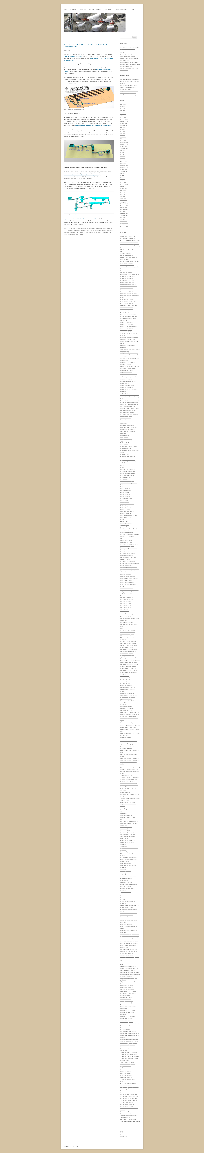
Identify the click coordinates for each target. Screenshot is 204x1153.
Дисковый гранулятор (125, 892)
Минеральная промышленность (128, 951)
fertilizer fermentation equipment (128, 471)
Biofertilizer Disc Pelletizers (126, 288)
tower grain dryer (124, 810)
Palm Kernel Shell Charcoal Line (127, 680)
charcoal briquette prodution (127, 328)
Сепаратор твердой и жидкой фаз (128, 1043)
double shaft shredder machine (127, 431)
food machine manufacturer (127, 504)
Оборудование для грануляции (128, 966)
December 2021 (124, 204)
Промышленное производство (128, 1027)
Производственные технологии (128, 1006)
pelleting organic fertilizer (126, 685)
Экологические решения (126, 1102)
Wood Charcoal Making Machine (128, 831)
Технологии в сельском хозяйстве (128, 1052)
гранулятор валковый (125, 871)
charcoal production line (126, 332)
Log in (121, 1131)
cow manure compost (125, 418)
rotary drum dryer (124, 743)
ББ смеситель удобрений (126, 853)
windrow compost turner (126, 827)
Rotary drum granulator (126, 748)
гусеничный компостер (126, 882)
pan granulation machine (126, 681)
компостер (123, 918)
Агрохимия (123, 850)
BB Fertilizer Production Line (127, 265)
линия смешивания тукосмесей (128, 945)
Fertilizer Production (125, 494)
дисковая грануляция (125, 886)
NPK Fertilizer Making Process (127, 634)
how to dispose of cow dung (127, 550)
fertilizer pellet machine (125, 490)
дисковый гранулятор (125, 890)
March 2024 (123, 160)
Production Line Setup (125, 737)
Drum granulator (124, 437)
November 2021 (124, 205)
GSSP (121, 538)
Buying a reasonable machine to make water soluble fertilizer (81, 219)
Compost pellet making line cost (127, 381)
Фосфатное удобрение (125, 1085)
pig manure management (126, 699)
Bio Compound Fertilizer (126, 272)
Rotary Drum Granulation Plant (127, 746)
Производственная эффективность (128, 1003)
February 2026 (123, 116)
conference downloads (121, 9)
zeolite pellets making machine (127, 836)
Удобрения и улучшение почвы (128, 1068)
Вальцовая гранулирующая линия (128, 857)
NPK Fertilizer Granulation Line (127, 632)
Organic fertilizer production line (128, 666)
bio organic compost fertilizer (127, 282)
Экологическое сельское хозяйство (129, 1108)
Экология (122, 1110)
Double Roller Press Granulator (127, 429)
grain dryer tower (124, 521)
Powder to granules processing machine (129, 714)
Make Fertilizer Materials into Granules (129, 590)
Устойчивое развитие (125, 1073)
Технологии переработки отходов (128, 1054)
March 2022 (123, 198)
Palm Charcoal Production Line (127, 678)
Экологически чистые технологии (128, 1100)
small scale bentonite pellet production (129, 777)
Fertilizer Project (124, 500)
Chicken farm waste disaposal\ (127, 335)
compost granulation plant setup (128, 376)
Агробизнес (123, 844)
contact (133, 9)
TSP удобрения (124, 811)
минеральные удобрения (126, 953)
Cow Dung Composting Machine (128, 410)
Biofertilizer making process (126, 299)
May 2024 (122, 156)
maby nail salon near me (126, 85)
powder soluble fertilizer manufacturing (129, 712)
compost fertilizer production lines (128, 374)
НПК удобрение (124, 959)
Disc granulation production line (127, 420)
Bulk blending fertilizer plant (127, 312)
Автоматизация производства (127, 840)
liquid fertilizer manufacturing (127, 582)
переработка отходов (125, 995)
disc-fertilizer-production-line (127, 425)
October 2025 (123, 123)
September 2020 (124, 215)
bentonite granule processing (127, 269)
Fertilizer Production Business (127, 496)
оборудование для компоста (127, 970)
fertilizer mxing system (125, 485)
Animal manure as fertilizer (126, 255)
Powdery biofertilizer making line (128, 716)
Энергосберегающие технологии (128, 1115)
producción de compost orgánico (128, 727)
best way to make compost (126, 270)
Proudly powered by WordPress (71, 1146)
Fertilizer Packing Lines (125, 488)
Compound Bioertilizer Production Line (129, 395)
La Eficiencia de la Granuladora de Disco (129, 563)
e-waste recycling (124, 444)
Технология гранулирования (127, 1064)
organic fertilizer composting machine (129, 649)
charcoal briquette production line (128, 326)
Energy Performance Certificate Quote (129, 91)
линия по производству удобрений (129, 941)
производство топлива (126, 1018)
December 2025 (124, 119)
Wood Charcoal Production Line (127, 834)
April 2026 (122, 112)
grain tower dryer (124, 527)
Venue (121, 819)
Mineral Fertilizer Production (127, 622)
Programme (73, 9)
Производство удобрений (126, 1020)
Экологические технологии (127, 1104)
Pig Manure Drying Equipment (127, 697)
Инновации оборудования (127, 917)
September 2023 (124, 171)
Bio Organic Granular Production (128, 284)
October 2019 (123, 221)
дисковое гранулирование (126, 888)
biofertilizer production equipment (128, 305)
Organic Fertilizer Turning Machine (128, 672)
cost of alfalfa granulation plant (127, 406)
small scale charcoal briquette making (129, 779)
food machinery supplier (126, 507)
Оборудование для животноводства (129, 968)
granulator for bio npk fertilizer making (129, 534)
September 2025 (124, 125)
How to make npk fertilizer (126, 555)
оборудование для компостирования (129, 972)
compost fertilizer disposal (126, 370)
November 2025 (124, 121)
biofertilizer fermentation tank (127, 291)
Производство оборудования (127, 1016)
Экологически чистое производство (129, 1096)
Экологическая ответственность (128, 1091)
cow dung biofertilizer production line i (129, 408)
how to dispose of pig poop (126, 551)
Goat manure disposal (125, 517)
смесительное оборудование (127, 1045)
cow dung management (126, 416)
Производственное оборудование (128, 1004)
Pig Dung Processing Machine (127, 693)
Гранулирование (124, 861)
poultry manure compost (126, 710)
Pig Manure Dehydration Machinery (128, 695)
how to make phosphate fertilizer (128, 557)
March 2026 (123, 114)
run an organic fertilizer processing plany (129, 760)
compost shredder (124, 383)
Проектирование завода (126, 999)
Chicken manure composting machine (129, 337)
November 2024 (124, 144)
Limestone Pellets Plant (125, 574)
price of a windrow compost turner (128, 722)
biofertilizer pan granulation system (128, 301)
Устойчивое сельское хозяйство (128, 1083)
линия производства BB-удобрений (129, 943)
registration (107, 9)
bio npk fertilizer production (127, 280)
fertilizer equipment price (99, 230)
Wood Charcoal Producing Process (128, 832)
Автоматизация (124, 838)
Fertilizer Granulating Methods (127, 473)
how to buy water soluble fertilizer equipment (91, 232)
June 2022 (122, 192)
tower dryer (123, 808)
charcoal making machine (126, 330)
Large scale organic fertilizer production (129, 569)
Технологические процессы (127, 1062)
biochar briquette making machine (128, 286)
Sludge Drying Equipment (126, 775)
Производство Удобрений (126, 1022)
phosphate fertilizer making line (127, 687)
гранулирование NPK (125, 863)
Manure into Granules (125, 603)
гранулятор (123, 869)
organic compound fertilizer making (128, 645)
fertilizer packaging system (126, 486)
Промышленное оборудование (128, 1026)
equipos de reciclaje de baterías (127, 460)
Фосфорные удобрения (126, 1089)
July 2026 (122, 106)
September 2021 (124, 209)
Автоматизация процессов (126, 842)
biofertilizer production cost (126, 303)
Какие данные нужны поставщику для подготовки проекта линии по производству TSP (129, 49)
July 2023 (122, 175)
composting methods (125, 393)
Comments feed (124, 1134)
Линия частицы (124, 947)
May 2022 (122, 194)
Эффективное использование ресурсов (130, 1121)
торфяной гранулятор (125, 1066)
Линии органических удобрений (128, 920)
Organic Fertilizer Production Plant (128, 668)
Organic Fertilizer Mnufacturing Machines (130, 660)
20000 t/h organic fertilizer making (128, 236)
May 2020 (122, 217)
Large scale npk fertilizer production (128, 567)
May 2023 (122, 179)
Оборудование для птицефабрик (128, 982)
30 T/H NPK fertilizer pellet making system (130, 240)
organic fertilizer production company (129, 664)
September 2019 (124, 223)
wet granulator (123, 825)
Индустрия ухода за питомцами (128, 901)
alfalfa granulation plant (126, 253)
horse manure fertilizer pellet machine (129, 544)
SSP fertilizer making (125, 792)
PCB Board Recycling (125, 683)
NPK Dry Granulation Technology (128, 630)
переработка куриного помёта (128, 993)
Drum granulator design (126, 439)
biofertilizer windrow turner (126, 309)
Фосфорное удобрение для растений (129, 1087)
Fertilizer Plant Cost (124, 492)
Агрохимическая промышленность (129, 848)
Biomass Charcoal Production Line (128, 311)
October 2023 (123, 169)
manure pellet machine (125, 607)
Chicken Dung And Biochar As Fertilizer (129, 334)
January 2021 (123, 211)
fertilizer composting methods (127, 469)
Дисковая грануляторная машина (128, 884)
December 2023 (124, 165)
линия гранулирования (126, 924)
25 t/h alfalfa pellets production (127, 238)
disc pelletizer (123, 423)
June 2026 (122, 108)
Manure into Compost (125, 601)
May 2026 (122, 110)
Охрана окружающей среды (127, 989)
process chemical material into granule (129, 723)
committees (83, 9)
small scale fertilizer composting (127, 781)
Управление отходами (125, 1071)
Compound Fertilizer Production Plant (129, 404)
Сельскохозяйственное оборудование (129, 1033)
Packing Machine (124, 674)
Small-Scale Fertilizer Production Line (129, 785)
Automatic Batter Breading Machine (128, 257)
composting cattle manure (126, 387)
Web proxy (123, 79)
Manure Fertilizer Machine (126, 599)
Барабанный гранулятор (126, 852)
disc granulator (123, 421)
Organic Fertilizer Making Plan (127, 655)
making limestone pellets (126, 594)
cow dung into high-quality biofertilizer (129, 414)
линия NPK (123, 922)
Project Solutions (124, 739)
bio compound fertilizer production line (129, 274)
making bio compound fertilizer (127, 592)
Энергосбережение (125, 1117)
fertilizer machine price (125, 477)
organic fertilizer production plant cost (129, 670)
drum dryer (123, 433)
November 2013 (124, 226)
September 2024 (124, 148)
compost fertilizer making (126, 372)
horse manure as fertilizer (126, 540)
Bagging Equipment (125, 259)
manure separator (124, 613)
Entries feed (123, 1133)
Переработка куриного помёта (128, 991)
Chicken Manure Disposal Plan (127, 339)
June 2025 (122, 131)
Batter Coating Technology (126, 263)
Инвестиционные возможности (128, 896)
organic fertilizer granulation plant (128, 651)
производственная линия (126, 1001)
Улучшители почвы (125, 1069)
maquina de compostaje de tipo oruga (129, 615)
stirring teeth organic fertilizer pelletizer (129, 794)
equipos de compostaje (125, 448)
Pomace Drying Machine (126, 706)
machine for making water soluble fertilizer (85, 228)
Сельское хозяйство (125, 1029)
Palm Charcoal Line (124, 676)
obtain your (78, 125)
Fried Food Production (125, 513)
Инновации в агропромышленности (129, 905)
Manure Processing (124, 611)
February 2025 (123, 139)
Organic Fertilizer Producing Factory (128, 662)
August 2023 (123, 173)
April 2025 (122, 135)
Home (65, 9)
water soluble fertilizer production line (129, 821)
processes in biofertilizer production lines (130, 725)
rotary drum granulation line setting (128, 745)
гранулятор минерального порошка (129, 876)
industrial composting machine (127, 561)
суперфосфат (123, 1050)
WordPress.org (123, 1136)
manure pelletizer (124, 609)
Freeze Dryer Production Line (127, 511)
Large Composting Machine (126, 565)
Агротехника (123, 846)
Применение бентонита (126, 997)
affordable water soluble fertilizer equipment (81, 230)
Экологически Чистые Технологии (128, 1098)
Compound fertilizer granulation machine (130, 400)
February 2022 (123, 200)
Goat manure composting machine (128, 515)
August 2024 (123, 150)
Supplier (122, 796)
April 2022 (122, 196)
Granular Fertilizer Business (126, 532)
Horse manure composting (126, 542)
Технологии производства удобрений (129, 1056)
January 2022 (123, 202)
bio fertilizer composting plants (127, 276)
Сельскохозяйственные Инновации (129, 1039)
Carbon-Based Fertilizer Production (128, 316)
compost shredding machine (127, 385)
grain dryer (123, 519)
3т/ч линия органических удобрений (129, 244)
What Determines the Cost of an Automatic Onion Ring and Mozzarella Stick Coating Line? (129, 58)
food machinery (124, 506)
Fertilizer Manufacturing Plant (127, 481)
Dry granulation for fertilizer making (128, 441)
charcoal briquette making (126, 324)
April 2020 (122, 219)
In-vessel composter (125, 559)
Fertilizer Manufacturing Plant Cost (128, 483)
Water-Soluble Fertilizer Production (128, 823)
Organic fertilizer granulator (126, 653)
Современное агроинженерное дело (129, 1047)
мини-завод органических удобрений (129, 957)
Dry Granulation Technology (127, 442)
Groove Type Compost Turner (127, 536)
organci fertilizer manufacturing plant (129, 643)
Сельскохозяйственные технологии (129, 1041)
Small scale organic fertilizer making (128, 783)
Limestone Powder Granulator (127, 576)
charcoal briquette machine (126, 322)
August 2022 (123, 190)
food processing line (125, 509)
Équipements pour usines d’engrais (128, 446)
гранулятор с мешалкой (126, 878)
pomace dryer (123, 704)
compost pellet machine (126, 379)
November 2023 (124, 167)
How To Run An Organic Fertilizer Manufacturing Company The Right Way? (129, 81)
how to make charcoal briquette (127, 553)
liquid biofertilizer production (127, 580)
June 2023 (122, 177)
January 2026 (123, 118)
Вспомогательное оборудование (128, 859)
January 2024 (123, 163)
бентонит (122, 855)
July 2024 (122, 152)
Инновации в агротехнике (126, 907)
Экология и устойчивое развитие (128, 1112)
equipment (95, 175)
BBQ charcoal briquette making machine (129, 267)
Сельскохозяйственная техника (128, 1031)
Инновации (123, 903)
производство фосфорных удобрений (129, 1024)
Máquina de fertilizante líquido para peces (130, 616)
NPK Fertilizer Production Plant (127, 636)
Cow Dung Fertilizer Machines (127, 412)
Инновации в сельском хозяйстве (128, 913)
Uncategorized (123, 813)
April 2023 (122, 181)
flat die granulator (124, 502)
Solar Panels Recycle (125, 787)
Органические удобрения (126, 985)
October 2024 (123, 146)
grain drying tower (124, 525)
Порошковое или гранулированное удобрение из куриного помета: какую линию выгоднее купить (130, 64)
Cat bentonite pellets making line (128, 318)
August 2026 (123, 104)
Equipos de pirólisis (124, 454)
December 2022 (124, 184)
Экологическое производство (127, 1106)
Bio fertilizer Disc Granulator (126, 278)
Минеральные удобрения (126, 955)
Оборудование (124, 961)
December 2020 (124, 213)
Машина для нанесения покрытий (128, 949)
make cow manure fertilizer (126, 588)
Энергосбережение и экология (128, 1119)
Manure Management (125, 605)
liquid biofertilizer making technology (129, 578)
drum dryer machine (125, 435)
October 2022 (123, 188)
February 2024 (123, 161)
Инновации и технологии (126, 915)
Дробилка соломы (124, 894)
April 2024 (122, 158)
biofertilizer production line (126, 307)
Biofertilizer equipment (125, 290)
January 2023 (123, 183)
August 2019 (123, 225)
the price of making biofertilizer (127, 802)
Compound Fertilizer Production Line (129, 402)
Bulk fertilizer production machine (128, 314)
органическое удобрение (126, 987)
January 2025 (123, 140)
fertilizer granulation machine (127, 475)
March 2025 (123, 137)
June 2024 (122, 154)
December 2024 (124, 142)
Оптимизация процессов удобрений (129, 983)
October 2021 (123, 207)
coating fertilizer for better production (129, 353)
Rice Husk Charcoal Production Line (128, 741)
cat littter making (124, 320)
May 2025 (122, 133)
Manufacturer (123, 595)
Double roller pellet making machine (128, 427)
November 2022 (124, 186)
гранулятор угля (124, 880)
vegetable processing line (126, 815)
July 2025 (122, 129)
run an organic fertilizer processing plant (129, 758)
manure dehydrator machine (127, 597)
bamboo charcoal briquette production (129, 261)
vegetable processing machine (127, 817)
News (121, 628)
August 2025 (123, 127)
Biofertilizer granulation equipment (128, 293)
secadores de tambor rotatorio (127, 766)
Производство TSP (124, 1008)
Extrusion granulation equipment (128, 465)
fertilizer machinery (124, 479)
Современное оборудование (127, 1048)
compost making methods (126, 377)
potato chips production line (127, 708)
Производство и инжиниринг (127, 1010)
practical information (95, 9)
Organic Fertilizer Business (126, 647)
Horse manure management (127, 546)
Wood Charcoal (124, 829)
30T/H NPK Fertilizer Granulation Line (129, 242)
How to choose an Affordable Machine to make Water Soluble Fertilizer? (85, 45)
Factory (122, 467)
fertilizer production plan (126, 498)
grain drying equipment (125, 523)
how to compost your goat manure (128, 548)
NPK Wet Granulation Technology (128, 641)
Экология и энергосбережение (128, 1113)
